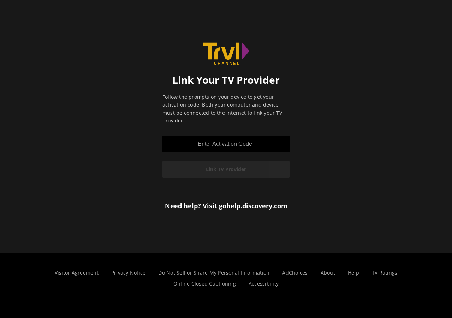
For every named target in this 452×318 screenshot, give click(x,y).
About (328, 272)
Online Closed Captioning (204, 283)
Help (353, 272)
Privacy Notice (128, 272)
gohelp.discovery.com (253, 206)
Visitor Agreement (77, 272)
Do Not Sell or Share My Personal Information (213, 272)
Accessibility (264, 283)
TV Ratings (385, 272)
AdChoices (295, 272)
